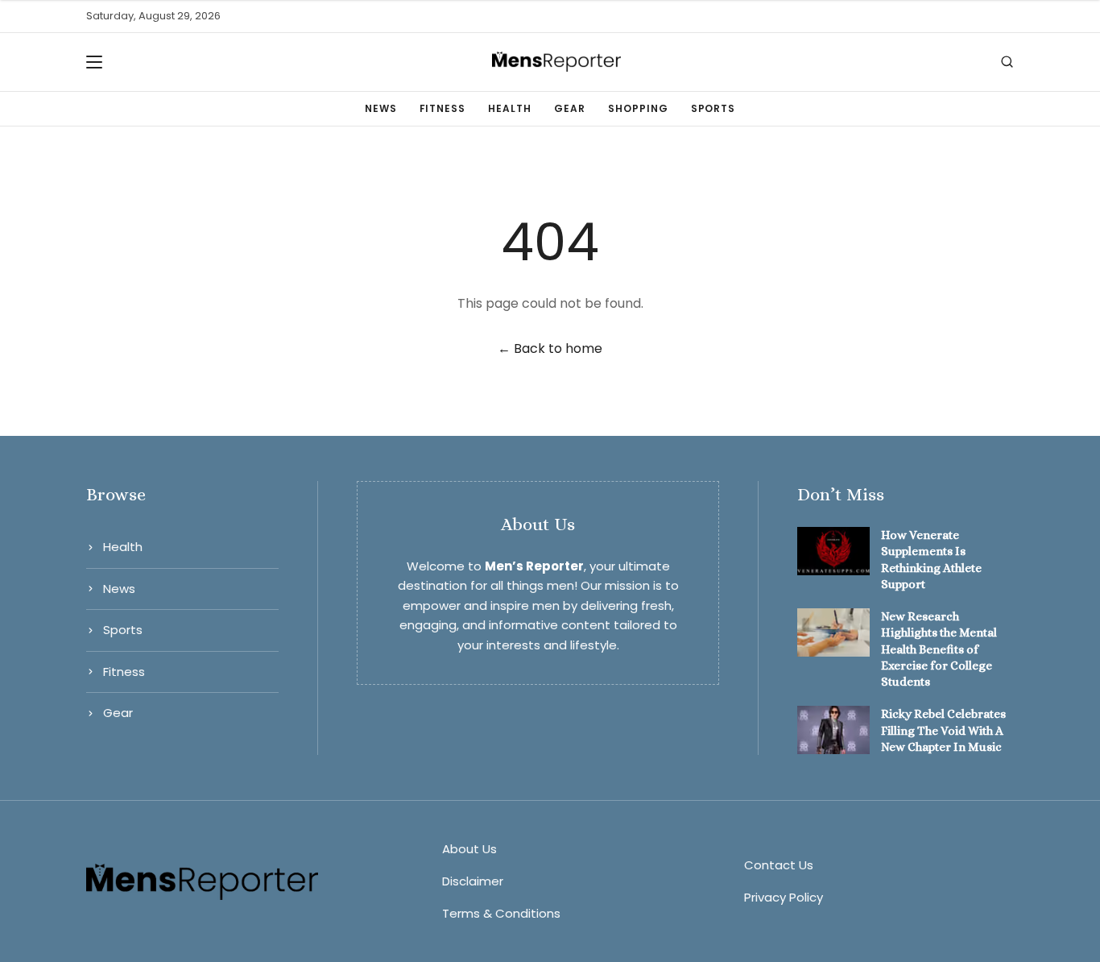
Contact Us (778, 864)
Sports (713, 108)
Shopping (638, 108)
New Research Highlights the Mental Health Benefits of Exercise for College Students (939, 649)
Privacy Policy (783, 897)
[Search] (1007, 61)
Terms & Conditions (501, 913)
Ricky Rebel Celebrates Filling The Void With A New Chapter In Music (943, 730)
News (381, 108)
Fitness (443, 108)
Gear (569, 108)
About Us (469, 848)
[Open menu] (99, 62)
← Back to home (550, 348)
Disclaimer (472, 881)
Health (509, 108)
